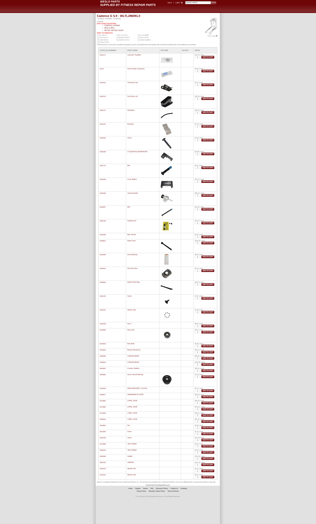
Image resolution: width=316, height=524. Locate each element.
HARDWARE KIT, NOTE (135, 394)
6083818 (103, 362)
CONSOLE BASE (133, 356)
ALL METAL (103, 35)
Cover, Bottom (132, 179)
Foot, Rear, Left (132, 96)
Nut (128, 425)
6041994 (103, 432)
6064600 (103, 368)
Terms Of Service (173, 491)
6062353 (103, 138)
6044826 (103, 350)
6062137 (103, 110)
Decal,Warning (132, 254)
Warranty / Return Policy (157, 491)
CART (178, 3)
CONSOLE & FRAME (112, 25)
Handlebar (131, 110)
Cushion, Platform (133, 368)
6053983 (103, 375)
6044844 (103, 425)
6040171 (103, 55)
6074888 (103, 444)
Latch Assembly (132, 193)
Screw (129, 138)
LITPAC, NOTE (132, 401)
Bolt (128, 165)
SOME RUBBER (145, 40)
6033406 (103, 388)
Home (130, 488)
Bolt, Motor (131, 344)
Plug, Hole (130, 330)
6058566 (103, 282)
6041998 (103, 235)
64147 (102, 69)
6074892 (103, 407)
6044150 (103, 296)
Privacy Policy (141, 491)
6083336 (103, 450)
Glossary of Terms (162, 488)
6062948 (103, 179)
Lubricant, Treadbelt (134, 55)
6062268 (103, 193)
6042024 (103, 475)
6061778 (103, 165)
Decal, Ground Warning (135, 374)
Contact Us (174, 488)
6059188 (103, 152)
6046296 (103, 255)
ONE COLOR (144, 37)
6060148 (103, 221)
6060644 (103, 268)
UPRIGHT (130, 462)
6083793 (103, 462)
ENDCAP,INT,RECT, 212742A (137, 388)
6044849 (103, 344)
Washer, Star (131, 310)
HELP (170, 3)
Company (183, 488)
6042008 (103, 324)
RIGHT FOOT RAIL (133, 282)
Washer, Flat (131, 468)
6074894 (103, 413)
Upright (129, 456)
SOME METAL (104, 40)
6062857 (103, 207)
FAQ (151, 488)
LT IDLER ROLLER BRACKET (137, 152)
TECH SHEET (132, 444)
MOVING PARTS (124, 37)
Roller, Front (131, 241)
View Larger (211, 36)
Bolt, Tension (131, 234)
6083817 (103, 395)
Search (145, 488)
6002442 (103, 83)
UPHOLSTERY (104, 42)
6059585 (103, 356)
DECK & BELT (109, 28)
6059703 (103, 96)
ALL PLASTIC (123, 35)
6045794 (103, 438)
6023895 (103, 330)
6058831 (103, 241)
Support (137, 488)
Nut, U (129, 324)
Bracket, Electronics (134, 350)
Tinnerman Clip (132, 82)
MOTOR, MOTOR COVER (113, 30)
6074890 (103, 401)
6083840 (103, 419)
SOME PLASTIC (123, 40)
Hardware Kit (131, 221)
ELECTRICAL (103, 37)
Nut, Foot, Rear (132, 268)
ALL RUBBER (144, 35)
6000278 (103, 469)
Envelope (130, 124)
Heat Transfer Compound (135, 69)
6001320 (103, 124)
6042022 (103, 310)
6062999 (103, 456)
